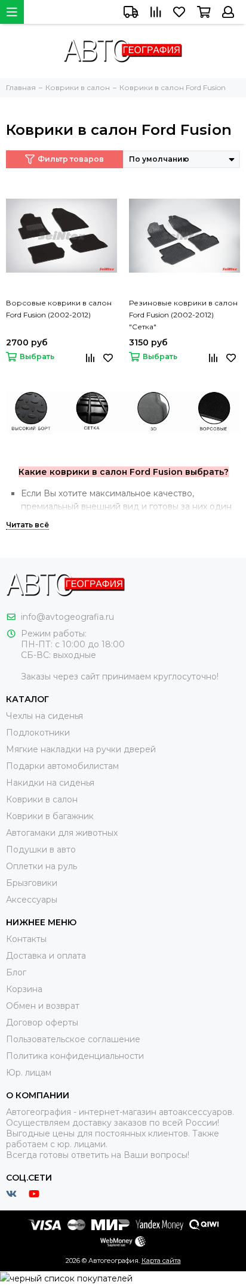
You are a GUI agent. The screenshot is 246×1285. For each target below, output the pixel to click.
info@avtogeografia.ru (67, 616)
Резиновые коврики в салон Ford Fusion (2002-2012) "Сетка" (183, 314)
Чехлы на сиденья (44, 716)
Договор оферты (42, 1022)
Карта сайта (161, 1260)
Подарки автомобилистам (62, 766)
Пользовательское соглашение (73, 1039)
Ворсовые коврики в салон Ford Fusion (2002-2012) (59, 308)
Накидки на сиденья (50, 782)
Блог (16, 972)
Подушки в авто (41, 849)
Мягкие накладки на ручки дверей (81, 749)
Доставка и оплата (46, 955)
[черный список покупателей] (66, 1277)
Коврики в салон (42, 799)
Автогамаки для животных (62, 832)
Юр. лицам (28, 1072)
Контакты (26, 939)
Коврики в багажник (50, 816)
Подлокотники (38, 732)
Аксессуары (31, 899)
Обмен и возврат (42, 1005)
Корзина (24, 989)
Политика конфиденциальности (75, 1056)
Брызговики (31, 883)
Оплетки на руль (41, 866)
